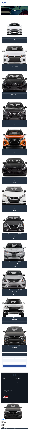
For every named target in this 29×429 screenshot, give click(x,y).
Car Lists (17, 382)
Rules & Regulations (18, 386)
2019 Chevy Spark (4, 419)
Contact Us (17, 383)
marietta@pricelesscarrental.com (7, 391)
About (16, 381)
